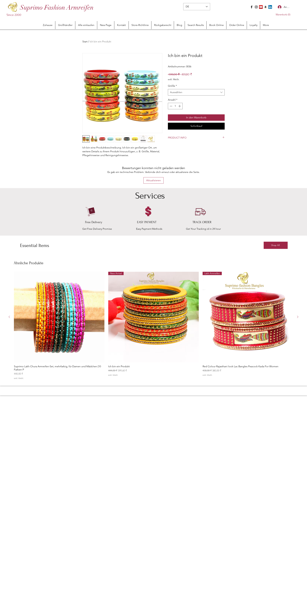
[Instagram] (256, 7)
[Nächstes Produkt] (298, 317)
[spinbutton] (175, 106)
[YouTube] (261, 7)
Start (84, 41)
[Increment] (180, 106)
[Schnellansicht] (59, 317)
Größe (172, 85)
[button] (280, 14)
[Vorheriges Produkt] (9, 317)
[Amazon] (265, 7)
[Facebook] (251, 7)
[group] (153, 326)
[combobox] (196, 92)
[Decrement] (170, 106)
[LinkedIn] (270, 7)
